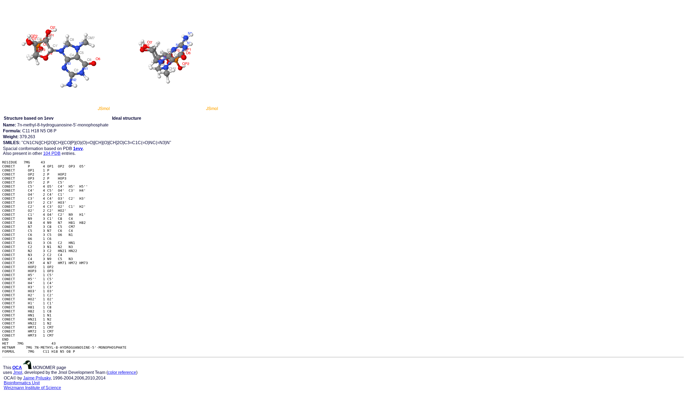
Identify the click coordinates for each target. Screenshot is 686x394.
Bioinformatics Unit (22, 383)
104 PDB (52, 153)
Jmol (17, 372)
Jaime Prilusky (37, 378)
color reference (122, 372)
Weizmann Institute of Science (32, 387)
